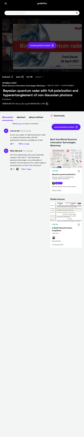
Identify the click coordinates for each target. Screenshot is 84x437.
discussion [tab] (7, 117)
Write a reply (24, 144)
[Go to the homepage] (42, 3)
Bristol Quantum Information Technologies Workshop (63, 142)
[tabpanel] (25, 146)
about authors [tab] (36, 117)
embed (38, 77)
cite (28, 77)
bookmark (6, 77)
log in (20, 124)
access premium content (40, 45)
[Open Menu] (5, 3)
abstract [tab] (21, 117)
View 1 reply (26, 169)
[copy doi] (48, 104)
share (18, 77)
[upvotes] (11, 143)
